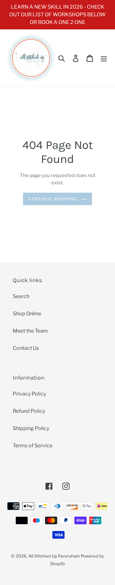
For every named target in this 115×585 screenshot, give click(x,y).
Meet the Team (30, 331)
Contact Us (26, 348)
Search (21, 296)
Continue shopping (52, 199)
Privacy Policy (29, 394)
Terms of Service (32, 446)
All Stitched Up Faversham (54, 555)
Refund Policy (29, 411)
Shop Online (27, 314)
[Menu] (104, 58)
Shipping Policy (31, 428)
